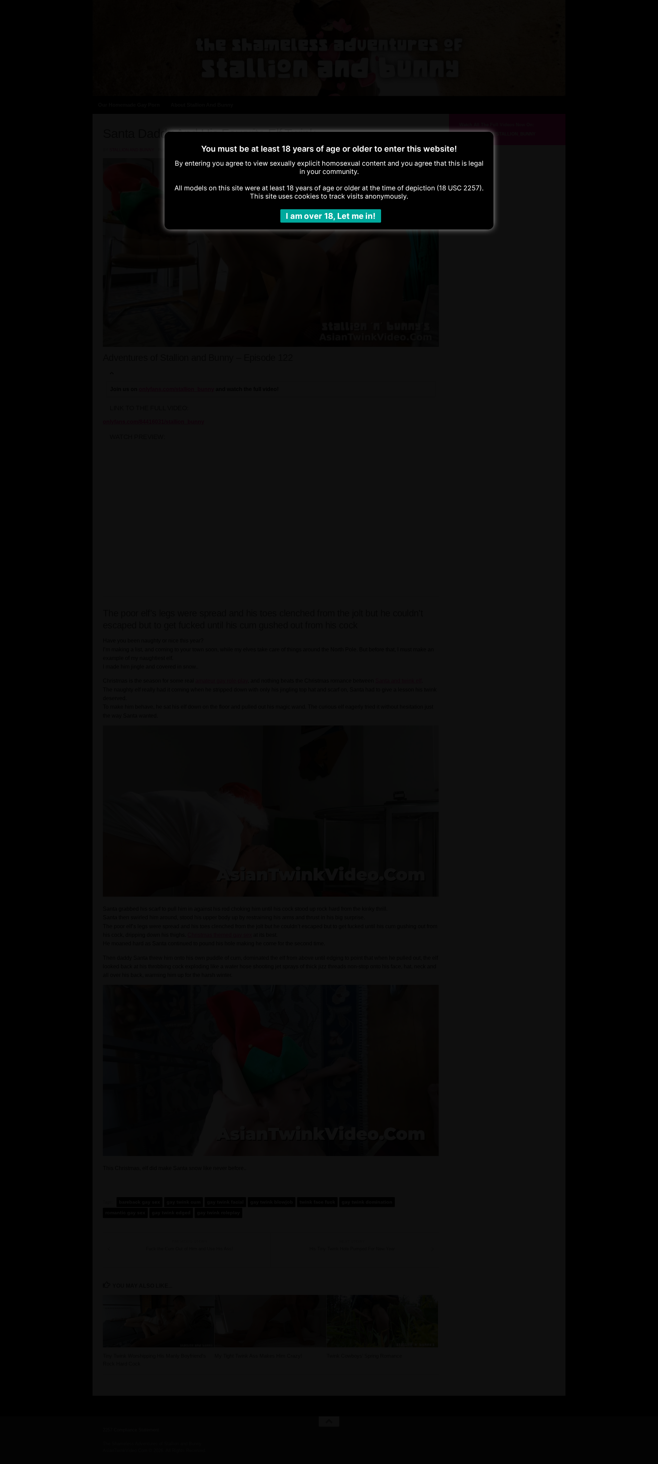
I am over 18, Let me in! (331, 216)
